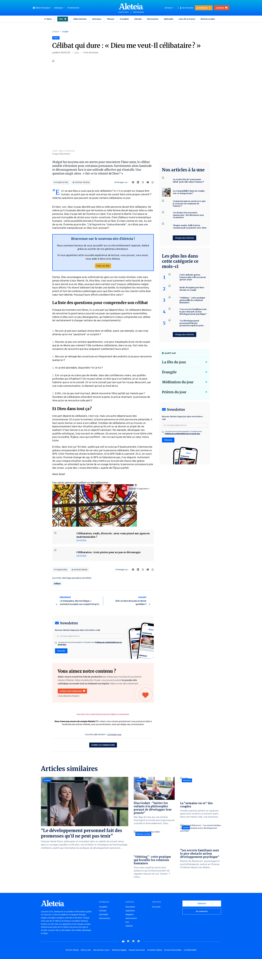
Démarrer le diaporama (138, 489)
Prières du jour (174, 392)
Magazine (130, 914)
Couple (65, 31)
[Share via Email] (148, 182)
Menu (49, 19)
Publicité (129, 926)
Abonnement (131, 918)
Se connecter (187, 8)
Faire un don (103, 265)
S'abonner (201, 903)
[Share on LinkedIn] (138, 182)
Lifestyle (138, 19)
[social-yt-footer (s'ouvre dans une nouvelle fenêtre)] (123, 941)
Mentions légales (119, 950)
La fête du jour (174, 362)
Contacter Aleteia (154, 950)
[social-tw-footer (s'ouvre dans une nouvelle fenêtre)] (133, 941)
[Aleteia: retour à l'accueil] (131, 6)
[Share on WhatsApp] (153, 182)
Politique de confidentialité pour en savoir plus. (182, 433)
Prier (61, 19)
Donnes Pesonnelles (173, 950)
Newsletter (130, 907)
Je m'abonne (202, 7)
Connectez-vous (114, 734)
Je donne (220, 7)
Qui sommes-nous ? (101, 950)
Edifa (76, 52)
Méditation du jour (177, 382)
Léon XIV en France (187, 19)
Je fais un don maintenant (71, 691)
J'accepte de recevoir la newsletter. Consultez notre (90, 643)
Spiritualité (168, 19)
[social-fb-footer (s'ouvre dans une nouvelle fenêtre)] (128, 941)
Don (127, 922)
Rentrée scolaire (208, 19)
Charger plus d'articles (184, 238)
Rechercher (74, 8)
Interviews (96, 19)
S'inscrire (61, 650)
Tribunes (110, 19)
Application (130, 910)
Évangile (169, 372)
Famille (186, 827)
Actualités (124, 19)
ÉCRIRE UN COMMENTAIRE (103, 745)
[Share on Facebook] (133, 182)
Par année (156, 907)
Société (47, 780)
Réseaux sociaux (143, 834)
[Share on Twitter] (143, 182)
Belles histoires (80, 19)
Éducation (140, 780)
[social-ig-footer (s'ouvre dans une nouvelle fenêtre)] (139, 941)
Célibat (57, 583)
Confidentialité (190, 950)
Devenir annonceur (137, 950)
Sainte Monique (138, 12)
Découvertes (152, 19)
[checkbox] (56, 642)
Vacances (187, 780)
